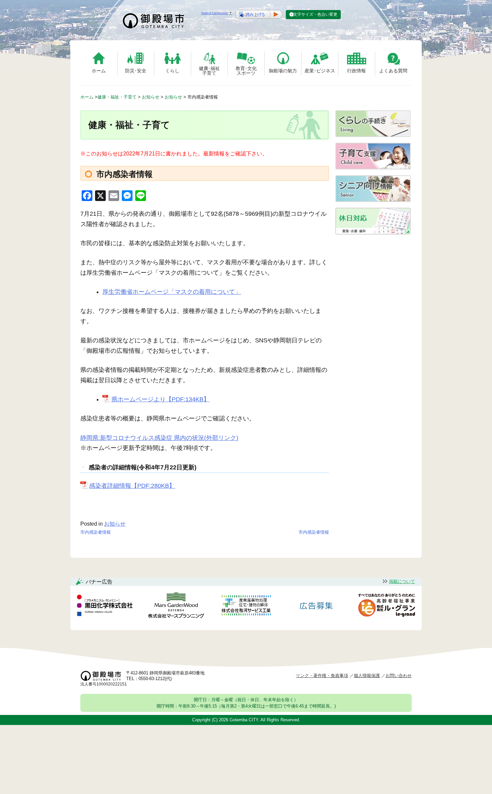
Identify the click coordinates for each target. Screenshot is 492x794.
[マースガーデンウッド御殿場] (176, 606)
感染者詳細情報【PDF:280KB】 (132, 485)
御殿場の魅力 (283, 70)
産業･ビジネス (320, 70)
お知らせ (115, 524)
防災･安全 (135, 70)
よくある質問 (393, 70)
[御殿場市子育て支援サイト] (373, 168)
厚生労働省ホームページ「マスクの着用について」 (171, 291)
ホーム (99, 70)
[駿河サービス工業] (246, 606)
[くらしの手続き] (373, 135)
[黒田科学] (106, 606)
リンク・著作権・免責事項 (322, 675)
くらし (172, 70)
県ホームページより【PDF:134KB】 (160, 399)
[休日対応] (373, 233)
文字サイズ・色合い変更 (315, 14)
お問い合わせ (399, 675)
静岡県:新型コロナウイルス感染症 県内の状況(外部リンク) (159, 438)
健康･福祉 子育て (209, 70)
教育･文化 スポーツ (246, 70)
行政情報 (356, 70)
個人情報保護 (367, 675)
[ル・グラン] (386, 606)
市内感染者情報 (95, 532)
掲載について (402, 581)
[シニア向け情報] (373, 200)
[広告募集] (316, 606)
